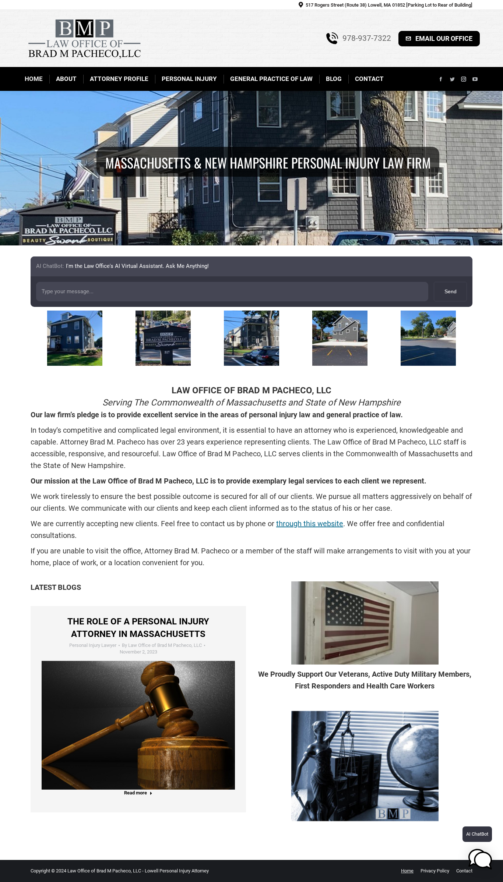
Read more (135, 793)
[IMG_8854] (251, 338)
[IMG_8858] (163, 338)
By (162, 645)
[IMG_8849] (428, 338)
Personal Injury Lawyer (92, 645)
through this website (309, 523)
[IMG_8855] (74, 338)
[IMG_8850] (339, 338)
